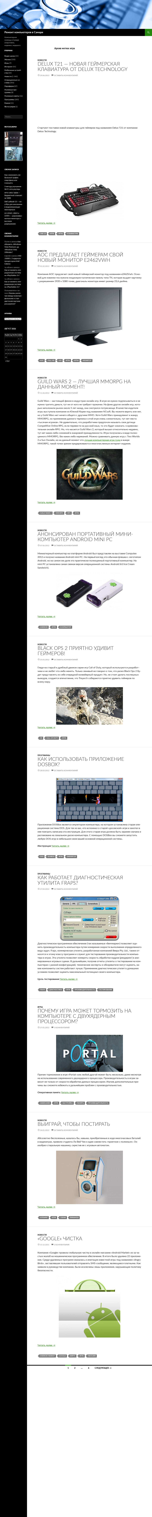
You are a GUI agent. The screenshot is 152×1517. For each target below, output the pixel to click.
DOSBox (51, 856)
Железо (7, 59)
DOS (41, 856)
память (80, 1103)
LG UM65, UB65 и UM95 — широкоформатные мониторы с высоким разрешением (13, 218)
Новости (42, 60)
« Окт (7, 361)
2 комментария (61, 1245)
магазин (92, 1356)
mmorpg (59, 513)
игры (60, 233)
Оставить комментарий (66, 75)
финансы (74, 1217)
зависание (45, 1103)
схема (63, 1217)
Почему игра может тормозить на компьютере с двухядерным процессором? (84, 1016)
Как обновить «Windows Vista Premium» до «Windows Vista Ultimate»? (12, 247)
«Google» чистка (60, 1238)
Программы (44, 755)
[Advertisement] (89, 104)
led (60, 360)
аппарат (44, 1217)
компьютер (65, 627)
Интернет (8, 67)
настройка (67, 1103)
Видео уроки (9, 56)
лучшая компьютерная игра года (102, 440)
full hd (51, 360)
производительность (85, 990)
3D (41, 738)
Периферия (9, 86)
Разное (7, 103)
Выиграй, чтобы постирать (74, 1124)
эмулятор (71, 856)
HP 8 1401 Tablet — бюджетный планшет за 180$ (13, 195)
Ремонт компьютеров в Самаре (23, 32)
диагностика (55, 990)
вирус (72, 1356)
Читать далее (46, 223)
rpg (69, 513)
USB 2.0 (43, 233)
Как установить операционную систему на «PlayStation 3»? (12, 272)
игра (52, 233)
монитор (87, 360)
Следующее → (103, 1368)
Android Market (47, 1356)
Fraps (42, 990)
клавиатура (72, 233)
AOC (42, 360)
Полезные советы (11, 96)
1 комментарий (61, 1027)
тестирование (105, 990)
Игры (40, 1007)
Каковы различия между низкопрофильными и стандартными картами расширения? (13, 298)
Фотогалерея (9, 107)
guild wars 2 (46, 513)
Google (62, 1356)
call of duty (52, 738)
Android (44, 627)
